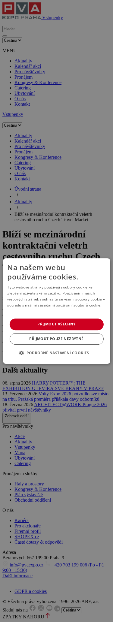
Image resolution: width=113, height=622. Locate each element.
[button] (56, 352)
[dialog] (56, 311)
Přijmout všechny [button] (56, 324)
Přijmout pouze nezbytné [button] (56, 338)
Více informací (19, 311)
